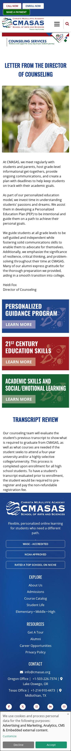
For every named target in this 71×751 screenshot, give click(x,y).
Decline (18, 745)
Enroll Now (33, 6)
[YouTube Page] (64, 707)
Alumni (35, 639)
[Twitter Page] (23, 707)
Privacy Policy (35, 652)
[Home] (23, 23)
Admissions (35, 592)
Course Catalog (35, 598)
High (51, 611)
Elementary (24, 611)
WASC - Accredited (35, 544)
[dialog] (35, 731)
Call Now (12, 6)
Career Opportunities (35, 646)
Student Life (35, 605)
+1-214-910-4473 (43, 690)
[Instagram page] (36, 707)
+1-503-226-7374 (44, 679)
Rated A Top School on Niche (35, 565)
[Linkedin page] (50, 707)
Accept (51, 745)
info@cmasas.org (37, 672)
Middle (41, 611)
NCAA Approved (35, 554)
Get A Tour (36, 632)
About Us (35, 585)
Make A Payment (16, 12)
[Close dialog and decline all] (68, 713)
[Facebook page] (9, 707)
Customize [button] (10, 736)
